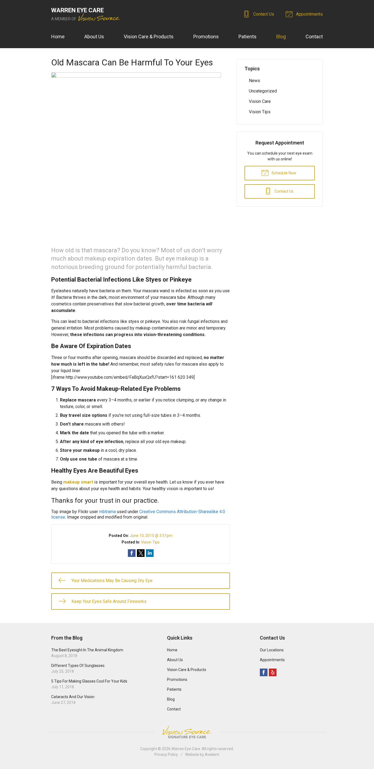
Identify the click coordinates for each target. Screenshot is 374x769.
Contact (314, 36)
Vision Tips (150, 542)
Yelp (273, 672)
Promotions (206, 36)
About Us (94, 36)
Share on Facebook (132, 553)
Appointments (309, 14)
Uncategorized (263, 91)
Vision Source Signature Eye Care (187, 731)
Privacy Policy (166, 754)
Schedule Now (283, 173)
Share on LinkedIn (150, 553)
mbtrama (107, 511)
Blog (281, 36)
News (254, 80)
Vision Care (260, 101)
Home (58, 36)
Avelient (212, 754)
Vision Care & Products (149, 36)
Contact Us (263, 14)
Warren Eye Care (185, 749)
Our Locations (272, 650)
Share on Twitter (141, 553)
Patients (247, 36)
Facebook (263, 672)
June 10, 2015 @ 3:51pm (151, 535)
